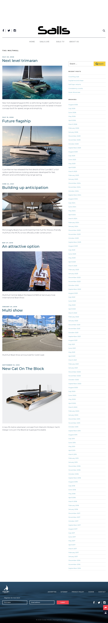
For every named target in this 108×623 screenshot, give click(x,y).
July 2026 (71, 108)
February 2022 (73, 317)
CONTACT (102, 592)
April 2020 (72, 403)
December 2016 (74, 560)
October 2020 (73, 380)
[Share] (105, 607)
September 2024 (74, 195)
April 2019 (71, 450)
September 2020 (74, 384)
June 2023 (72, 254)
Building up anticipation (25, 187)
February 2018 (73, 505)
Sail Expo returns (74, 84)
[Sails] (54, 30)
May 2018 (71, 494)
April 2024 (72, 215)
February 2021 (73, 364)
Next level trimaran (20, 60)
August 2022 (73, 293)
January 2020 (73, 415)
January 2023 (73, 274)
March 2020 (72, 407)
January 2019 (73, 462)
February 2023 (73, 270)
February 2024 (73, 222)
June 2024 (72, 207)
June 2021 (72, 348)
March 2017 (72, 549)
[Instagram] (15, 30)
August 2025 (73, 152)
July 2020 (71, 391)
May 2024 (72, 211)
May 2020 (72, 399)
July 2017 (71, 533)
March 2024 (72, 218)
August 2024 (73, 199)
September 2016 (74, 568)
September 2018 (74, 478)
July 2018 (71, 486)
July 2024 (71, 203)
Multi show (12, 310)
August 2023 (73, 246)
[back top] (105, 612)
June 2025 (72, 159)
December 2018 (74, 466)
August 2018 (73, 482)
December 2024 (74, 183)
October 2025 (73, 144)
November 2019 (74, 423)
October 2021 (73, 332)
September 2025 (74, 148)
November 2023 (74, 234)
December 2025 (74, 136)
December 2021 (74, 325)
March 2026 (72, 124)
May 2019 (71, 446)
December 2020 (74, 372)
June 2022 (72, 301)
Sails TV (60, 42)
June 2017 (72, 537)
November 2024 (74, 187)
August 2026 (73, 105)
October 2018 (73, 474)
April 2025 (72, 167)
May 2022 (72, 305)
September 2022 (74, 289)
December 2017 (74, 513)
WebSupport (67, 620)
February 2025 (73, 175)
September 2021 (74, 336)
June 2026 (72, 112)
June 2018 (72, 490)
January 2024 (73, 226)
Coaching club (73, 77)
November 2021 (74, 328)
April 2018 (72, 497)
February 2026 (73, 128)
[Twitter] (9, 30)
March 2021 (72, 360)
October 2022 (73, 285)
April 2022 (72, 309)
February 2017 (73, 552)
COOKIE (91, 592)
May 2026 (72, 116)
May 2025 (71, 163)
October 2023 (73, 238)
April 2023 (72, 262)
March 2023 (72, 266)
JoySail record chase (75, 80)
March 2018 (72, 501)
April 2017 (71, 545)
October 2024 (73, 191)
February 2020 (73, 411)
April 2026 (72, 120)
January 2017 (73, 556)
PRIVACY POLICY (78, 592)
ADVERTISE (52, 592)
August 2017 (72, 529)
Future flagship (16, 121)
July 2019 (71, 439)
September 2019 (74, 431)
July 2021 (71, 344)
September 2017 (74, 525)
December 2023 (74, 230)
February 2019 (73, 458)
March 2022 (72, 313)
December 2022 (74, 277)
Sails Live (44, 42)
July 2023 (71, 250)
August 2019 (72, 435)
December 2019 (74, 419)
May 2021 (71, 352)
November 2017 (74, 517)
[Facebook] (3, 30)
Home (32, 42)
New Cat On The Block (23, 368)
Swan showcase (74, 92)
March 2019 (72, 454)
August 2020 (73, 387)
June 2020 (72, 395)
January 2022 (73, 321)
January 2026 (73, 132)
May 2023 (72, 258)
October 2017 (73, 521)
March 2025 (72, 171)
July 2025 (71, 156)
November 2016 (74, 564)
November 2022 (74, 281)
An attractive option (20, 246)
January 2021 (73, 368)
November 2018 (74, 470)
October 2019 (73, 427)
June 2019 (72, 442)
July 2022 (71, 297)
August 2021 (72, 340)
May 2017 (71, 541)
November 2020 (74, 376)
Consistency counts (75, 88)
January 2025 (73, 179)
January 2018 (73, 509)
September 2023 (74, 242)
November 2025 (74, 140)
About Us (74, 42)
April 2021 (71, 356)
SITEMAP (64, 592)
